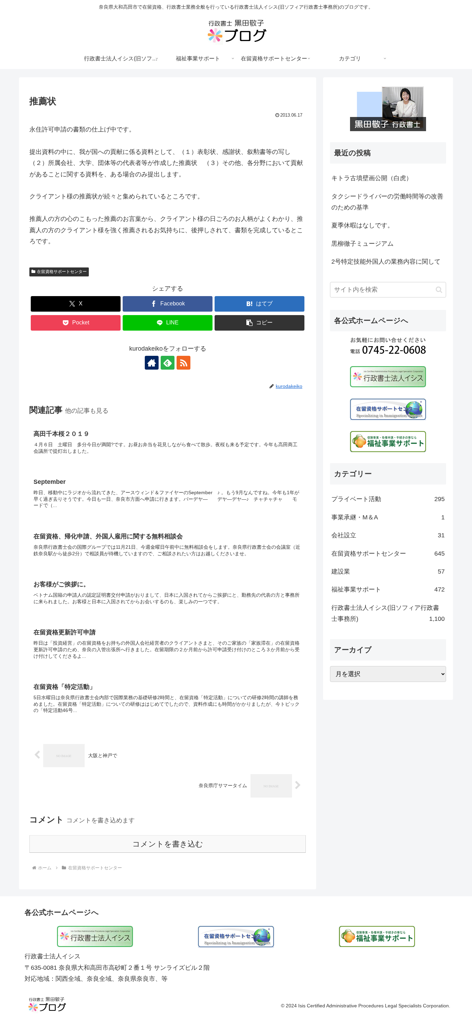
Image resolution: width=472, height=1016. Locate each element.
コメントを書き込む (167, 844)
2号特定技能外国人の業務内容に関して (386, 261)
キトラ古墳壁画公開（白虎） (371, 178)
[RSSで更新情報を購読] (183, 363)
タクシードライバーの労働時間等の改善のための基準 (387, 202)
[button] (259, 323)
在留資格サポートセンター (62, 271)
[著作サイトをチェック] (152, 363)
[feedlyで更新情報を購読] (167, 363)
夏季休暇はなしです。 (362, 225)
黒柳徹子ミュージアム (362, 243)
